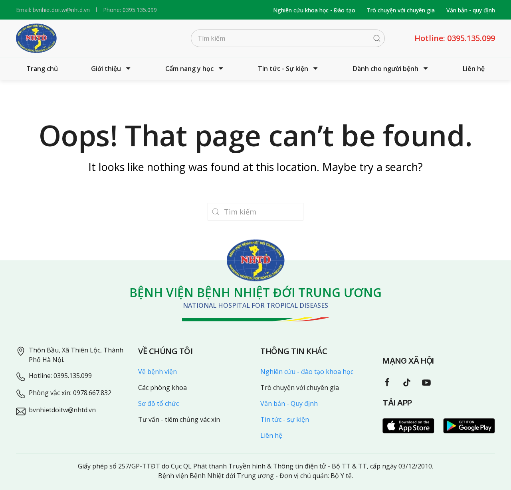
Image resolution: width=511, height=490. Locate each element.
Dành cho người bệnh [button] (385, 68)
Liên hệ (474, 68)
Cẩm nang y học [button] (189, 68)
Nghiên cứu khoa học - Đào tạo (314, 10)
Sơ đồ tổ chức (158, 403)
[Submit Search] (377, 38)
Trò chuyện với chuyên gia (401, 10)
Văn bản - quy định (470, 10)
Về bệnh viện (157, 371)
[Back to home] (36, 38)
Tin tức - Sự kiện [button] (283, 68)
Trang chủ (42, 68)
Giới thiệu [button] (106, 68)
